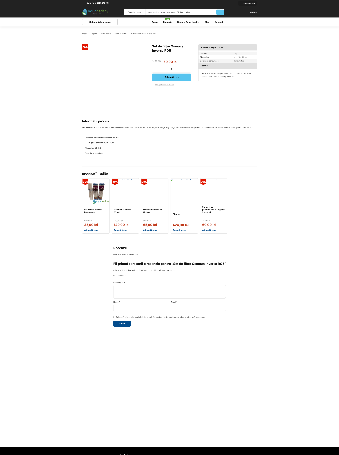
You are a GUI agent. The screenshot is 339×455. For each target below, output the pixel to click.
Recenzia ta (119, 283)
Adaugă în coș (172, 77)
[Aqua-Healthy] (95, 12)
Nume (116, 302)
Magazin (94, 34)
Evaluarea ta (119, 275)
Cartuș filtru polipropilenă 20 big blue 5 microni (213, 209)
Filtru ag (176, 214)
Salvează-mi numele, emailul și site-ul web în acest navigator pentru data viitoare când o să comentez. (160, 317)
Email (174, 302)
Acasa (84, 34)
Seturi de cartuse (121, 34)
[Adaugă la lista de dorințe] (153, 85)
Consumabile (106, 34)
